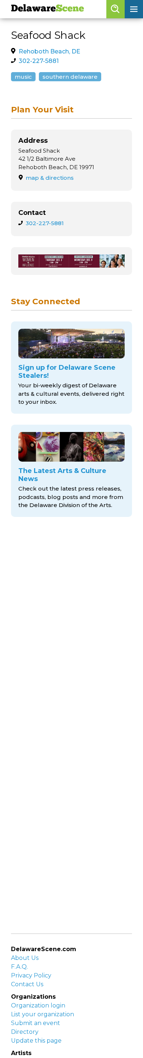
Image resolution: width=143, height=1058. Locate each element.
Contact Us (27, 984)
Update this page (36, 1040)
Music (23, 76)
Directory (24, 1031)
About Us (24, 957)
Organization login (38, 1005)
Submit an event (35, 1023)
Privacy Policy (31, 975)
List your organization (42, 1014)
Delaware (47, 9)
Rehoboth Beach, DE (49, 51)
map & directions (50, 177)
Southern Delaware (70, 76)
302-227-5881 (39, 60)
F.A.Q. (19, 966)
